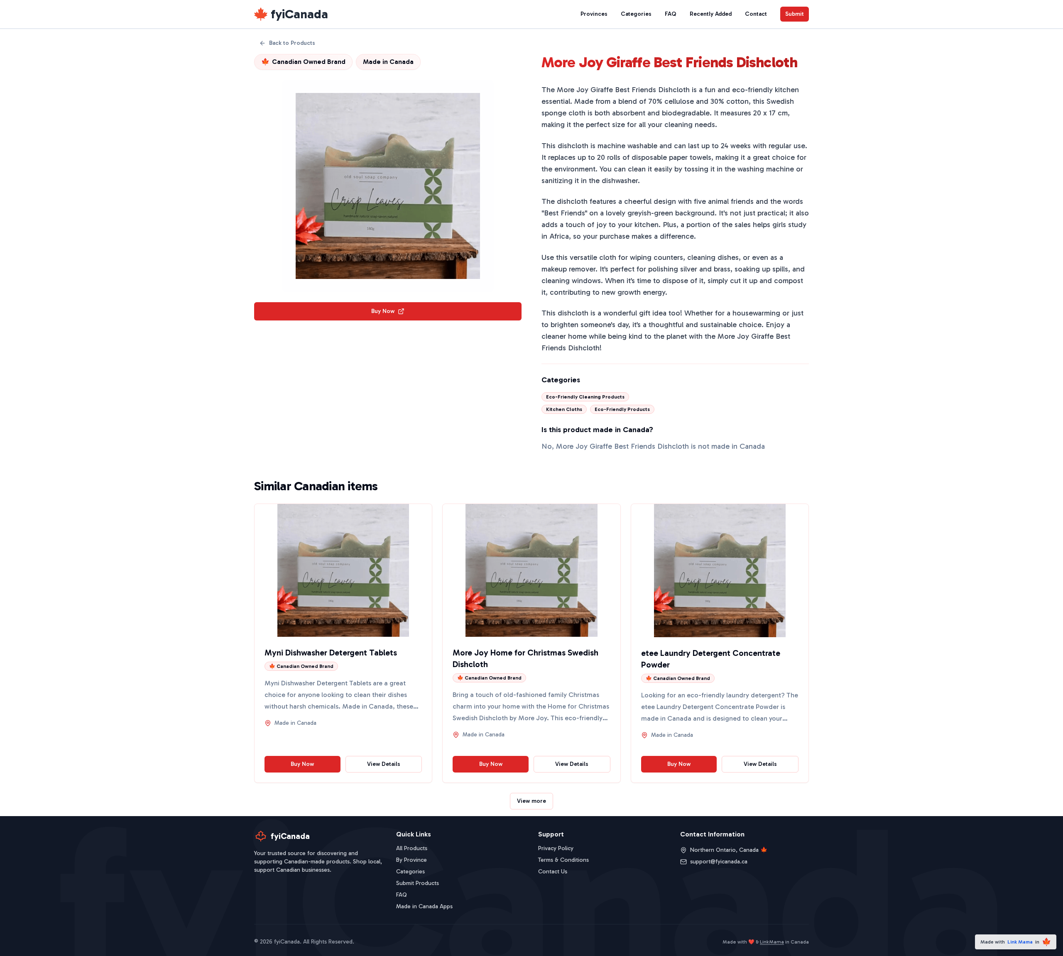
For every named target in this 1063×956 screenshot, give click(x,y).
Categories (636, 13)
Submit (794, 13)
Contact (756, 13)
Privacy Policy (555, 848)
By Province (411, 859)
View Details (383, 764)
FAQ (670, 13)
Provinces (593, 13)
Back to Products (292, 42)
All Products (411, 848)
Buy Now (382, 311)
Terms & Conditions (563, 859)
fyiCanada (299, 14)
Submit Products (417, 883)
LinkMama (772, 942)
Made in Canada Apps (424, 906)
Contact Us (552, 871)
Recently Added (711, 13)
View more (531, 800)
